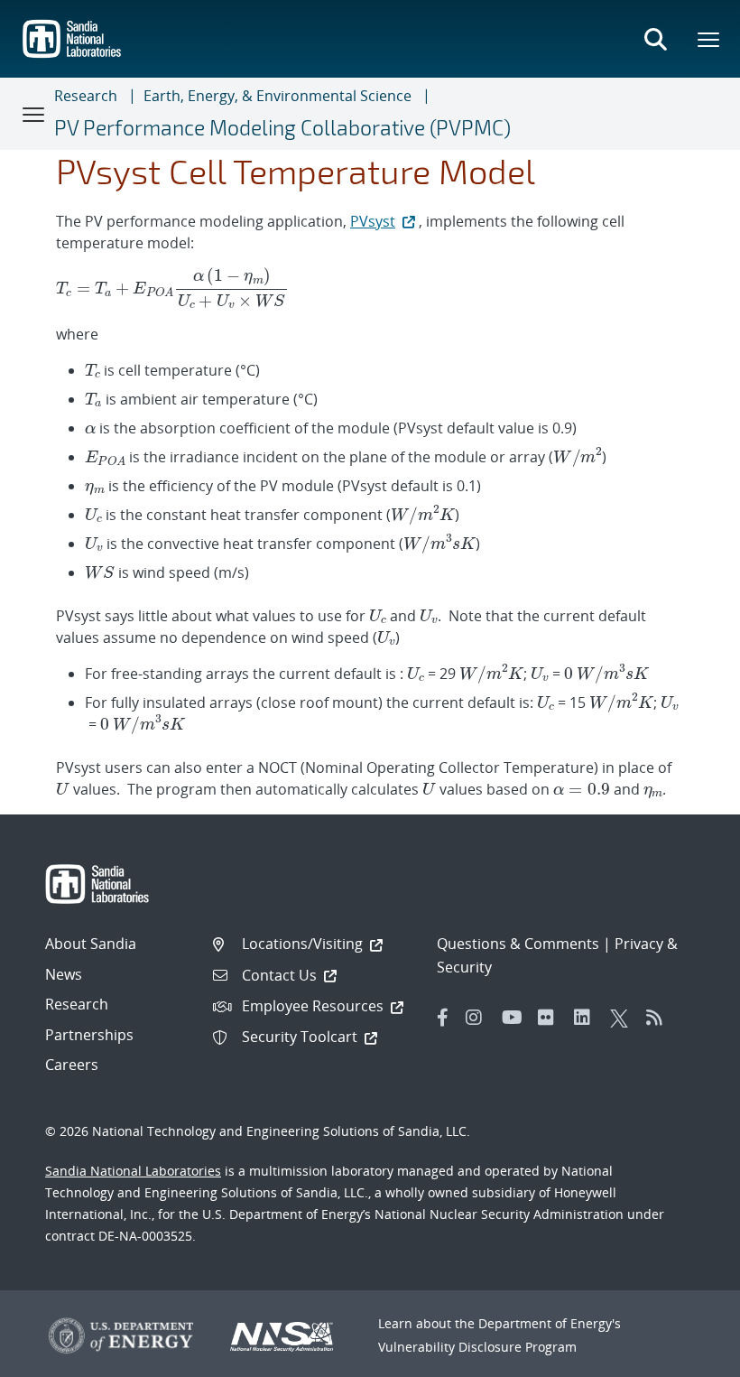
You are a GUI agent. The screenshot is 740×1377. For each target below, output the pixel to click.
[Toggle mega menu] (709, 39)
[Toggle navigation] (34, 114)
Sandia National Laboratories (133, 1170)
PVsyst (372, 221)
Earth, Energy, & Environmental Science (277, 96)
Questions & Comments (518, 944)
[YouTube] (515, 1017)
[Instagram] (479, 1017)
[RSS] (659, 1017)
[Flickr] (551, 1017)
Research (85, 96)
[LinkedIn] (587, 1017)
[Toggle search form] (655, 39)
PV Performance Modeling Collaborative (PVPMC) (282, 127)
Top (686, 1356)
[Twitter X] (623, 1017)
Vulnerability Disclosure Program (477, 1346)
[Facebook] (443, 1017)
